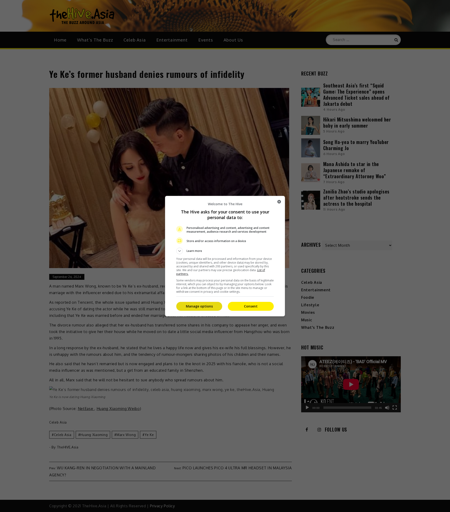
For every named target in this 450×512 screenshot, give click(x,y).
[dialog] (225, 256)
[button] (225, 251)
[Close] (279, 201)
